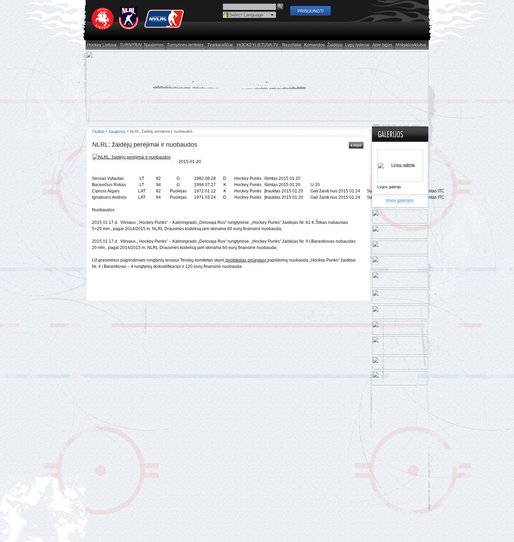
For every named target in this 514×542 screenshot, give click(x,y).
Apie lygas (382, 45)
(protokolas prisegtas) (245, 260)
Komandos (314, 45)
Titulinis (98, 131)
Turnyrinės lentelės (185, 45)
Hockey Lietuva (102, 45)
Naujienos (154, 45)
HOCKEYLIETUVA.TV (258, 45)
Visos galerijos (400, 200)
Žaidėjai (335, 45)
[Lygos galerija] (400, 165)
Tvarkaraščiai (220, 45)
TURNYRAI (131, 45)
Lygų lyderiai (357, 45)
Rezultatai (292, 45)
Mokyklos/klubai (411, 45)
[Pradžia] (138, 28)
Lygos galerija (389, 187)
